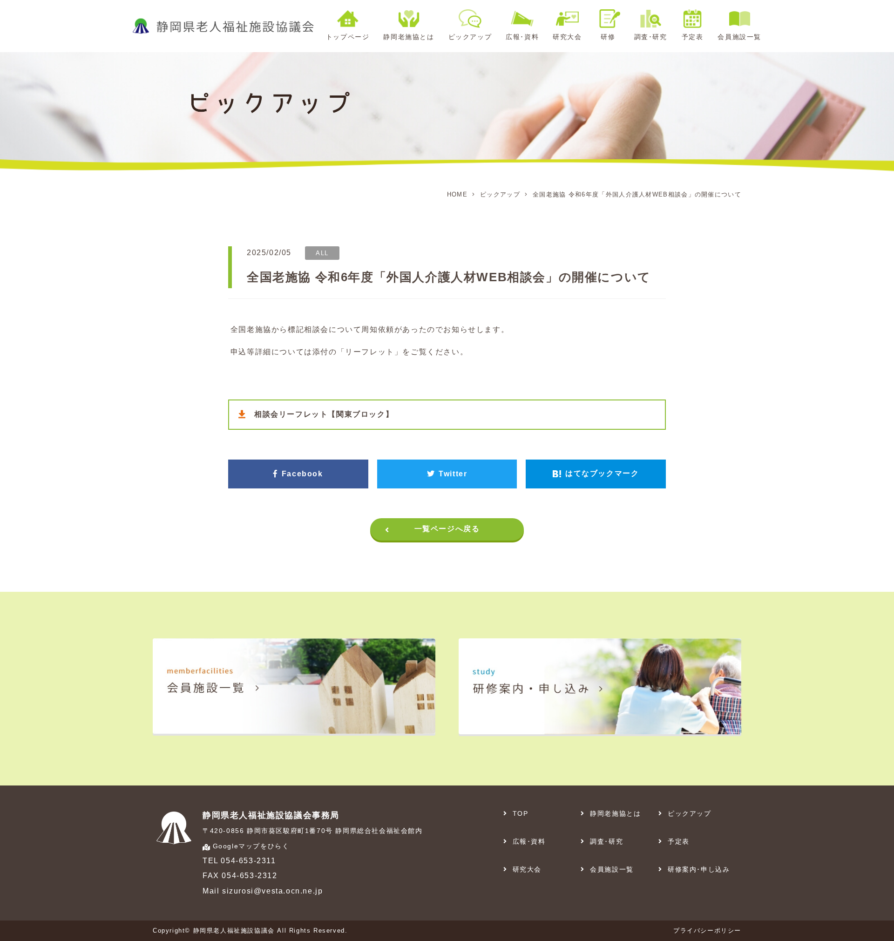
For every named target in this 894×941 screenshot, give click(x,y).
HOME (457, 194)
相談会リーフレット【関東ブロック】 (323, 414)
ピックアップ (500, 194)
